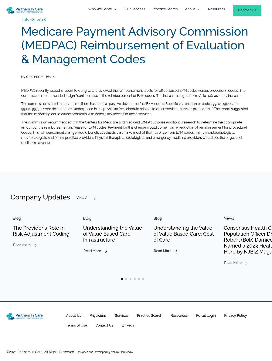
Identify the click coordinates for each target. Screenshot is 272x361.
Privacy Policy (235, 316)
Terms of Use (76, 325)
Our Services (135, 9)
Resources (216, 9)
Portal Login (206, 316)
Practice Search (165, 9)
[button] (122, 279)
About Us (73, 316)
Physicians (98, 316)
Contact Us (104, 325)
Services (122, 316)
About (190, 9)
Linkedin (128, 325)
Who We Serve (100, 9)
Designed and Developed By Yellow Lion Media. (105, 352)
